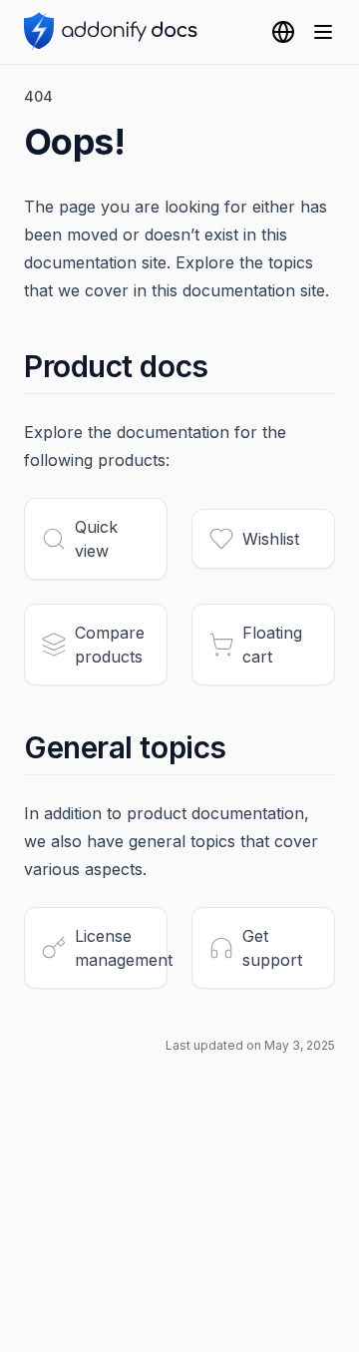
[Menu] (323, 32)
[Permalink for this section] (225, 366)
